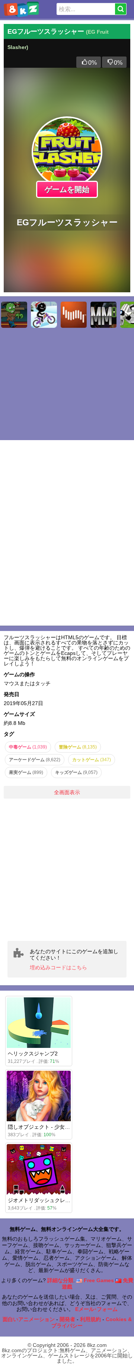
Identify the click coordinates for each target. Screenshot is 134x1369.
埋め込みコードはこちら (58, 967)
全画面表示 (67, 792)
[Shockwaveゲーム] (74, 315)
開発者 (67, 1319)
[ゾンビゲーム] (14, 315)
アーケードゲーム (34, 759)
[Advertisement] (67, 869)
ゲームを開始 (67, 189)
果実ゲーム (26, 772)
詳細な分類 (60, 1280)
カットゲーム (91, 759)
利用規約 (90, 1319)
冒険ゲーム (78, 747)
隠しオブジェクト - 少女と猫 (41, 1127)
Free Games (98, 1280)
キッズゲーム (76, 772)
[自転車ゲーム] (44, 315)
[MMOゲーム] (103, 315)
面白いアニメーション (29, 1319)
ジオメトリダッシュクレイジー (44, 1200)
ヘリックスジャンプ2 (33, 1054)
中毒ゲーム (28, 747)
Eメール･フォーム (96, 1309)
